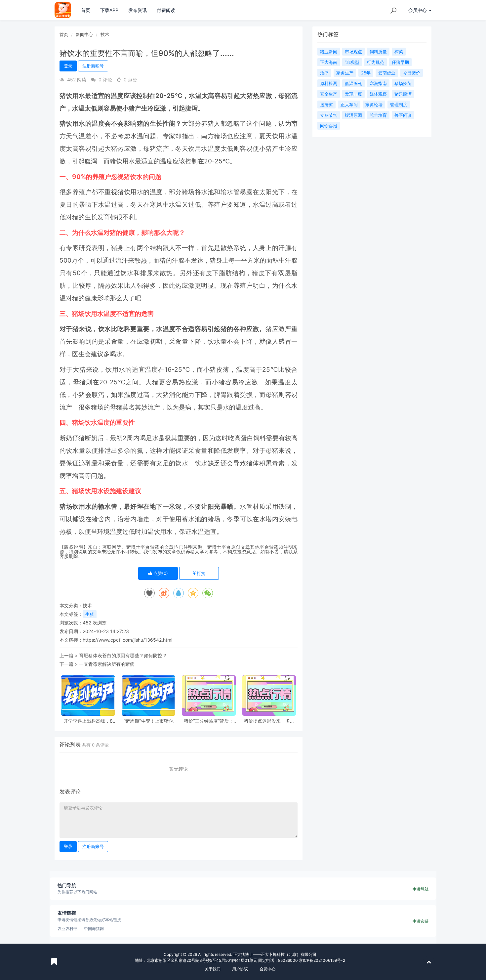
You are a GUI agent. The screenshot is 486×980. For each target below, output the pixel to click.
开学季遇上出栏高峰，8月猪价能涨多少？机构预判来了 (87, 720)
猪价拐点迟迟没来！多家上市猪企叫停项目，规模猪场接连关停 (269, 720)
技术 (105, 34)
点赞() (160, 573)
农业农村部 (67, 928)
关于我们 (213, 968)
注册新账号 (93, 65)
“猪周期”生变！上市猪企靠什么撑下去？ (148, 720)
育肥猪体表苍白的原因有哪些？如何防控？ (123, 655)
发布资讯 (137, 10)
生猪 (89, 614)
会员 (417, 10)
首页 (85, 10)
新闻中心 (84, 34)
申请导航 (420, 888)
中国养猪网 (94, 928)
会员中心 (267, 968)
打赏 (200, 573)
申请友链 (420, 920)
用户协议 (240, 968)
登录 (68, 65)
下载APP (109, 10)
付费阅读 (166, 10)
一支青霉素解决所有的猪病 (107, 664)
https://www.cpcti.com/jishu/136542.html (127, 640)
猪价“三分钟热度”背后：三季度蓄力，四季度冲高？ (208, 720)
